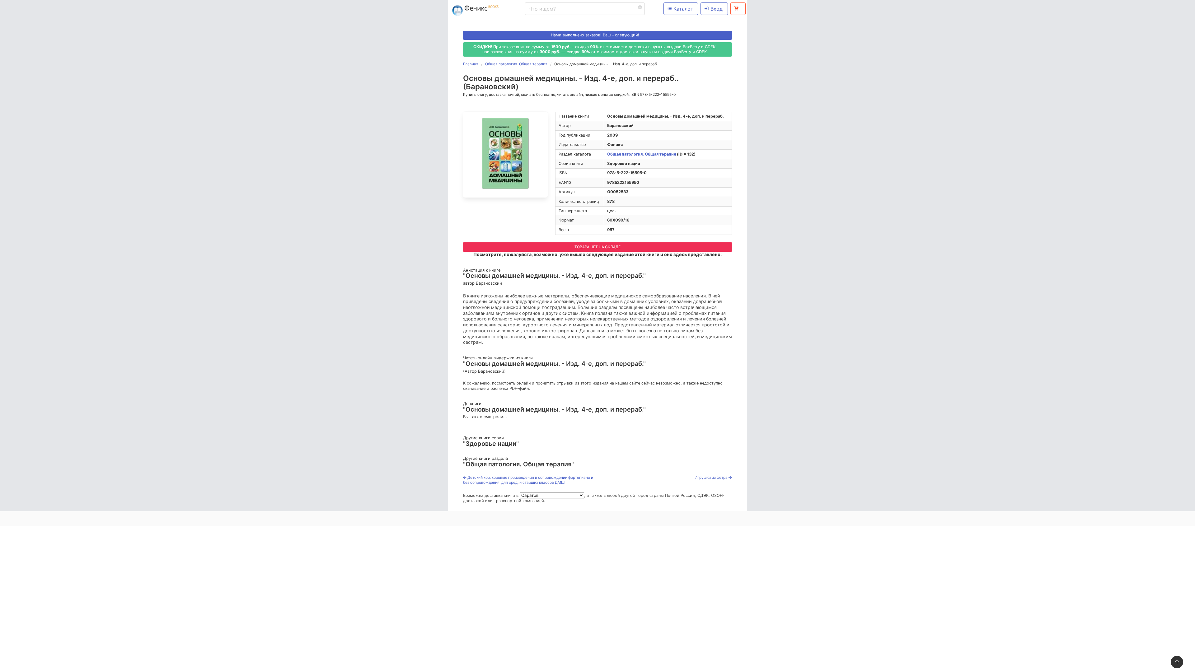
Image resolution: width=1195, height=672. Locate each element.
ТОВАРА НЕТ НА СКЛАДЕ (597, 247)
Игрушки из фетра (712, 477)
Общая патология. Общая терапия (641, 154)
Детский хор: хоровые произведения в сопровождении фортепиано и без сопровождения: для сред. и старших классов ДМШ (528, 480)
